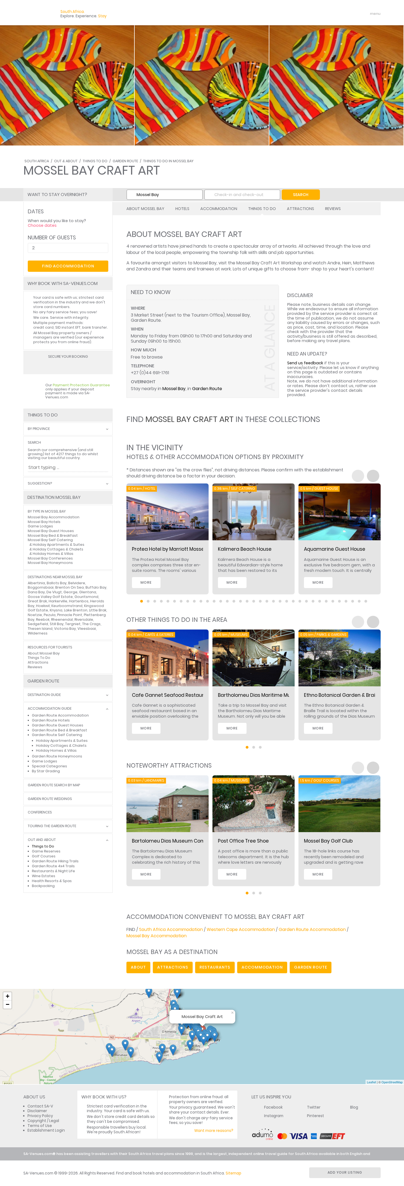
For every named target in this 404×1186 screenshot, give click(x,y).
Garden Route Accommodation (312, 929)
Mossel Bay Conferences (50, 558)
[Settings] (352, 14)
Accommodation (218, 208)
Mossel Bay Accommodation (156, 936)
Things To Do (95, 161)
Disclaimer (37, 1111)
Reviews (333, 208)
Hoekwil (43, 605)
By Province (39, 429)
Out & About (66, 161)
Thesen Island (40, 628)
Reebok (42, 619)
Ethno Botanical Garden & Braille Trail (348, 695)
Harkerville (58, 601)
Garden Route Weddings (50, 799)
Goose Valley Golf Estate (50, 596)
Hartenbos (78, 601)
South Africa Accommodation (171, 929)
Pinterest (315, 1115)
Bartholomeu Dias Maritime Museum (261, 695)
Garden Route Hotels (51, 720)
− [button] (7, 1004)
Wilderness (38, 633)
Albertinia (36, 583)
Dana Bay (36, 592)
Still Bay (56, 624)
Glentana (87, 592)
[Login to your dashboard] (342, 14)
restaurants (215, 967)
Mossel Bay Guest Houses (51, 530)
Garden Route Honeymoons (57, 756)
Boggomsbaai (41, 587)
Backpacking (43, 885)
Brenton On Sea (69, 587)
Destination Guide (44, 695)
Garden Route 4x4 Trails (53, 866)
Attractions (300, 208)
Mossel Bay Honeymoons (50, 562)
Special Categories (49, 766)
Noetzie (35, 614)
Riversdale (83, 619)
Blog (354, 1107)
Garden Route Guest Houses (57, 725)
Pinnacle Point (69, 614)
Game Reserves (46, 851)
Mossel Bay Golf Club (328, 841)
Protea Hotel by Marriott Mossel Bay (173, 549)
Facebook (273, 1107)
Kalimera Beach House (245, 549)
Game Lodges (40, 526)
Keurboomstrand (66, 605)
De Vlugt (54, 592)
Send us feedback (305, 363)
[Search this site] (333, 14)
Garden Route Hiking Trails (55, 861)
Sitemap (233, 1173)
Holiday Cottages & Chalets (58, 549)
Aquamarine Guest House (334, 549)
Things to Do (43, 846)
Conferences (40, 812)
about (138, 967)
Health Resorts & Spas (52, 881)
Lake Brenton (75, 610)
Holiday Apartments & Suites (58, 544)
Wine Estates (43, 876)
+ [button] (7, 996)
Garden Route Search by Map (54, 785)
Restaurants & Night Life (53, 871)
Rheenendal (62, 619)
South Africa (36, 161)
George (70, 592)
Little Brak (97, 610)
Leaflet (371, 1082)
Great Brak (37, 601)
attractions (172, 967)
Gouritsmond (86, 596)
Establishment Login (46, 1130)
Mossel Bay (174, 388)
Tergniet (73, 624)
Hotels (182, 208)
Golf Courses (44, 856)
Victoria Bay (65, 628)
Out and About (42, 840)
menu (365, 14)
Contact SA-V (40, 1106)
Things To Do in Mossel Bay (168, 161)
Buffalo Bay (95, 587)
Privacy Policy (40, 1115)
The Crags (91, 624)
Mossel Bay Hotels (44, 521)
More (146, 582)
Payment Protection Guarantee (81, 385)
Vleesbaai (87, 628)
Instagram (273, 1115)
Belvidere (76, 583)
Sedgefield (38, 624)
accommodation (262, 967)
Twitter (313, 1107)
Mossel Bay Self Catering (50, 540)
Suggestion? (40, 484)
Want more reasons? (213, 1130)
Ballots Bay (57, 583)
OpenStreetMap (392, 1082)
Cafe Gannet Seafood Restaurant (172, 695)
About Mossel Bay (145, 208)
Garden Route (125, 161)
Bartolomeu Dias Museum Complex (173, 841)
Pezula (50, 614)
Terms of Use (39, 1125)
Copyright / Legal (43, 1120)
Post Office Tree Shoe (243, 841)
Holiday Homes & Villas (53, 553)
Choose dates (42, 225)
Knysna (56, 610)
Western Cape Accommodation (241, 929)
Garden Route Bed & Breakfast (59, 730)
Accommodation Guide (49, 709)
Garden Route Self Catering (57, 734)
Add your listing (345, 1172)
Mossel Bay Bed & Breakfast (53, 535)
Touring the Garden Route (52, 826)
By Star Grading (46, 771)
